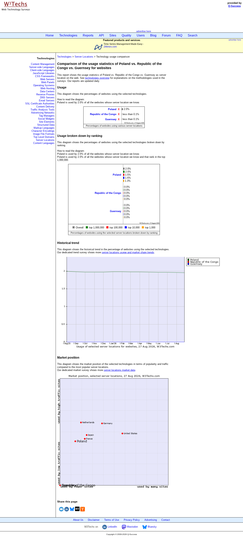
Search (192, 35)
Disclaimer (93, 519)
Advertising (150, 519)
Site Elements (46, 121)
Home (50, 35)
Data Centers (47, 91)
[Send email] (61, 511)
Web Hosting (47, 88)
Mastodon (132, 526)
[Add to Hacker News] (82, 511)
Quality (126, 35)
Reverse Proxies (45, 94)
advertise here (143, 31)
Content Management (42, 64)
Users (141, 35)
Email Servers (46, 100)
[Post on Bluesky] (72, 511)
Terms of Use (111, 519)
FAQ (179, 35)
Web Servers (47, 79)
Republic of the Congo (103, 114)
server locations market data (119, 370)
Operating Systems (43, 85)
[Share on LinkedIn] (66, 511)
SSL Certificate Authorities (39, 103)
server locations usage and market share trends (128, 252)
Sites (112, 35)
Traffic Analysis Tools (42, 109)
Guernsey (110, 119)
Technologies (68, 35)
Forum (166, 35)
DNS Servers (47, 97)
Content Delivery (45, 106)
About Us (78, 519)
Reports (88, 35)
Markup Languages (44, 127)
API (101, 35)
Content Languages (43, 143)
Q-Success (234, 6)
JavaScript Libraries (43, 73)
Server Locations (45, 140)
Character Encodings (43, 130)
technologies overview (97, 78)
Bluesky (152, 526)
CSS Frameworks (44, 76)
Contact (165, 519)
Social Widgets (46, 118)
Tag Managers (46, 115)
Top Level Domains (43, 137)
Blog (153, 35)
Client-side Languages (42, 70)
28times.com (110, 46)
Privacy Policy (132, 519)
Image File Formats (43, 134)
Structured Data (45, 124)
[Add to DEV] (77, 511)
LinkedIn (112, 526)
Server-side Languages (41, 67)
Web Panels (47, 82)
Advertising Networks (42, 112)
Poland (112, 109)
